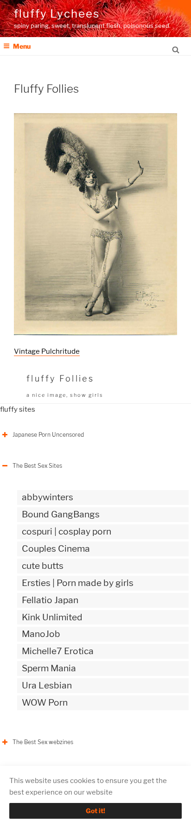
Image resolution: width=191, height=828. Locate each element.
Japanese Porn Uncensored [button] (48, 434)
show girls (86, 395)
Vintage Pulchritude (47, 351)
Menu (22, 46)
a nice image (46, 395)
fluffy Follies (60, 378)
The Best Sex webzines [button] (43, 742)
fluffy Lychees (57, 13)
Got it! (95, 811)
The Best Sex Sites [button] (37, 465)
